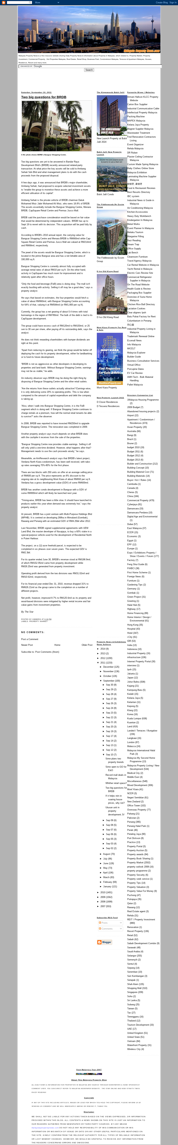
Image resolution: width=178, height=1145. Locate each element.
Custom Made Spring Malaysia (142, 164)
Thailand (131, 1020)
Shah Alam (132, 984)
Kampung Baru (134, 690)
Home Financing (135, 613)
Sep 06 (110, 834)
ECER (130, 532)
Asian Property (134, 427)
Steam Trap (133, 244)
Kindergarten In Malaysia (139, 220)
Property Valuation (136, 887)
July (105, 858)
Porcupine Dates (135, 369)
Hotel (129, 633)
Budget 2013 (133, 459)
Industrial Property (136, 653)
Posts (104, 923)
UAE (129, 1029)
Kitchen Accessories (137, 212)
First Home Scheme (137, 572)
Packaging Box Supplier (139, 292)
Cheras (130, 492)
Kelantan (131, 702)
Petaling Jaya (134, 834)
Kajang (130, 685)
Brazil (130, 439)
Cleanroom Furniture (137, 256)
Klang (130, 710)
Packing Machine (136, 116)
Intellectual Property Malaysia (142, 112)
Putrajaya (132, 899)
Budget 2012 (133, 455)
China (130, 496)
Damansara (133, 508)
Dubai (130, 524)
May (105, 868)
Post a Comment (29, 639)
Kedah (130, 694)
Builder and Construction (139, 463)
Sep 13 (110, 745)
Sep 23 (110, 712)
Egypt (130, 540)
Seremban (132, 972)
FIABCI (131, 568)
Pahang (131, 813)
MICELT (131, 348)
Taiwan (130, 1008)
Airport (130, 415)
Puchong (131, 895)
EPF (129, 544)
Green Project (134, 597)
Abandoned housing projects (141, 411)
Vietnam (131, 1041)
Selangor (131, 955)
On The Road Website (138, 284)
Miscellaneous (134, 781)
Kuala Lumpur (134, 718)
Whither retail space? (116, 783)
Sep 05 (110, 839)
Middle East (133, 777)
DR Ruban (132, 152)
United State (133, 1037)
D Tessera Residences (108, 406)
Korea (130, 714)
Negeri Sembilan (135, 797)
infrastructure (133, 657)
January (107, 886)
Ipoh (129, 669)
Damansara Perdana (137, 512)
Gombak (131, 593)
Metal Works (133, 224)
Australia (131, 431)
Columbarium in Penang (139, 320)
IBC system (133, 196)
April (105, 872)
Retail (130, 935)
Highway (131, 609)
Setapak (131, 980)
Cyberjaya (132, 504)
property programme (137, 870)
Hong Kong (132, 625)
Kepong (131, 706)
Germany (131, 588)
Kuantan (131, 722)
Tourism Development (138, 1025)
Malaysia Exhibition (137, 172)
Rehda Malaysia (135, 148)
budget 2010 (133, 447)
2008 (103, 901)
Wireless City (134, 1049)
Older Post (87, 645)
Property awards (135, 854)
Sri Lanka (132, 1000)
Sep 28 (110, 694)
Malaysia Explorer (136, 352)
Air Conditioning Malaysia (140, 208)
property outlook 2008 (138, 866)
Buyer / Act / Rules (136, 480)
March (106, 877)
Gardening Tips (135, 584)
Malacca (131, 746)
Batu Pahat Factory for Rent (141, 316)
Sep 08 (110, 825)
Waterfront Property (137, 1045)
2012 (103, 658)
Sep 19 (110, 731)
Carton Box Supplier (137, 104)
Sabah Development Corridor (141, 943)
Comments (107, 928)
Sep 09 (110, 820)
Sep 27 (110, 699)
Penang (131, 822)
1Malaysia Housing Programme (143, 399)
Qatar (130, 903)
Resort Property (135, 931)
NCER (130, 793)
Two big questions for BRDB (43, 97)
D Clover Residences (107, 402)
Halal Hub (132, 605)
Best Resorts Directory (138, 192)
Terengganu (133, 1016)
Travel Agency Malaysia (139, 260)
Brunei (130, 443)
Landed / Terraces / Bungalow (142, 730)
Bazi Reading (134, 240)
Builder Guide (134, 356)
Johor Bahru (133, 682)
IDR (129, 641)
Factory (131, 560)
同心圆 (130, 324)
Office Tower (133, 805)
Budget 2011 (133, 451)
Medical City (133, 773)
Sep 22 (110, 717)
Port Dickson (133, 838)
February (108, 882)
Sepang (131, 968)
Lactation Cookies (136, 308)
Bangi (130, 435)
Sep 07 (110, 829)
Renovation (133, 927)
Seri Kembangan (135, 976)
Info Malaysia (134, 344)
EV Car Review (135, 373)
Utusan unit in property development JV (115, 811)
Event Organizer (135, 144)
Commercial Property (137, 500)
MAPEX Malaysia (136, 120)
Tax (129, 1012)
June (106, 863)
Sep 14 (110, 740)
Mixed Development (137, 785)
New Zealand (133, 801)
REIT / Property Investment (141, 919)
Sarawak (131, 947)
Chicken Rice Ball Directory (141, 304)
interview (131, 665)
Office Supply (134, 248)
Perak (130, 830)
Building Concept (135, 467)
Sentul (130, 964)
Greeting (131, 601)
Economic (132, 536)
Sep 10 (110, 754)
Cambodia (132, 484)
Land (129, 726)
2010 (103, 892)
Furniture (131, 580)
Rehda (130, 915)
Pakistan (131, 818)
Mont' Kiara (133, 789)
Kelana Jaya (133, 698)
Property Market (38, 621)
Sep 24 (110, 708)
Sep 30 (110, 684)
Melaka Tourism (135, 232)
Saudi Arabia (133, 951)
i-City (129, 637)
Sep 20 (110, 726)
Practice (131, 842)
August (107, 854)
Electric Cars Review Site (140, 273)
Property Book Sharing (138, 858)
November (108, 671)
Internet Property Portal (139, 661)
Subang (131, 1004)
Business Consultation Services (143, 361)
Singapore (132, 992)
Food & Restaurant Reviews (141, 188)
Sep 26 (110, 703)
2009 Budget (133, 407)
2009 (103, 897)
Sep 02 (110, 848)
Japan (130, 677)
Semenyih (132, 959)
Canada (131, 488)
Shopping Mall (134, 988)
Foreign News (134, 576)
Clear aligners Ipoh (136, 312)
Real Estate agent (136, 911)
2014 (103, 648)
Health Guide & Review (139, 288)
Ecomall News (134, 340)
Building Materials (136, 476)
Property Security (136, 875)
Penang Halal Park (136, 826)
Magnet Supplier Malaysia (140, 129)
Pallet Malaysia (135, 384)
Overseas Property (136, 809)
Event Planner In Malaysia (140, 228)
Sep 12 (110, 750)
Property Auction (135, 850)
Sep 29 (110, 689)
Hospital (131, 628)
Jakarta (131, 673)
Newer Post (27, 645)
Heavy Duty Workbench (139, 216)
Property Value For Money (140, 891)
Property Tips (134, 883)
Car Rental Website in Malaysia (143, 265)
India (129, 645)
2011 (103, 662)
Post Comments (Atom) (47, 652)
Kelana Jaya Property (138, 124)
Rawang (131, 907)
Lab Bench (132, 252)
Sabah (130, 939)
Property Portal (134, 846)
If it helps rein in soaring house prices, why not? (115, 799)
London (131, 742)
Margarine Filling (135, 236)
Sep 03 (110, 843)
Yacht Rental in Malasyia (139, 269)
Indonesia (132, 649)
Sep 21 (110, 722)
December (108, 667)
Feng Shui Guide (135, 564)
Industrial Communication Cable (143, 108)
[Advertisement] (89, 79)
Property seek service (138, 879)
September (109, 680)
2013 (103, 653)
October (107, 676)
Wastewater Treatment (138, 133)
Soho (129, 996)
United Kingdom (135, 1033)
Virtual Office (133, 365)
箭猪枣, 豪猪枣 (134, 184)
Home (57, 645)
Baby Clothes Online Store (140, 168)
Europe (130, 548)
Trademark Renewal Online (140, 336)
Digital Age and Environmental (142, 516)
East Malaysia (134, 528)
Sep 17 (110, 736)
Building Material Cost (138, 472)
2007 (103, 906)
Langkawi (132, 738)
